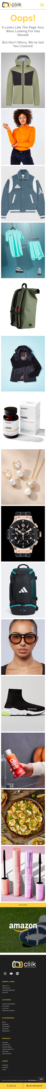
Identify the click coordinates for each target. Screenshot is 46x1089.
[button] (42, 5)
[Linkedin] (17, 973)
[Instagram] (5, 973)
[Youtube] (11, 973)
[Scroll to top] (41, 1079)
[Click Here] (23, 80)
